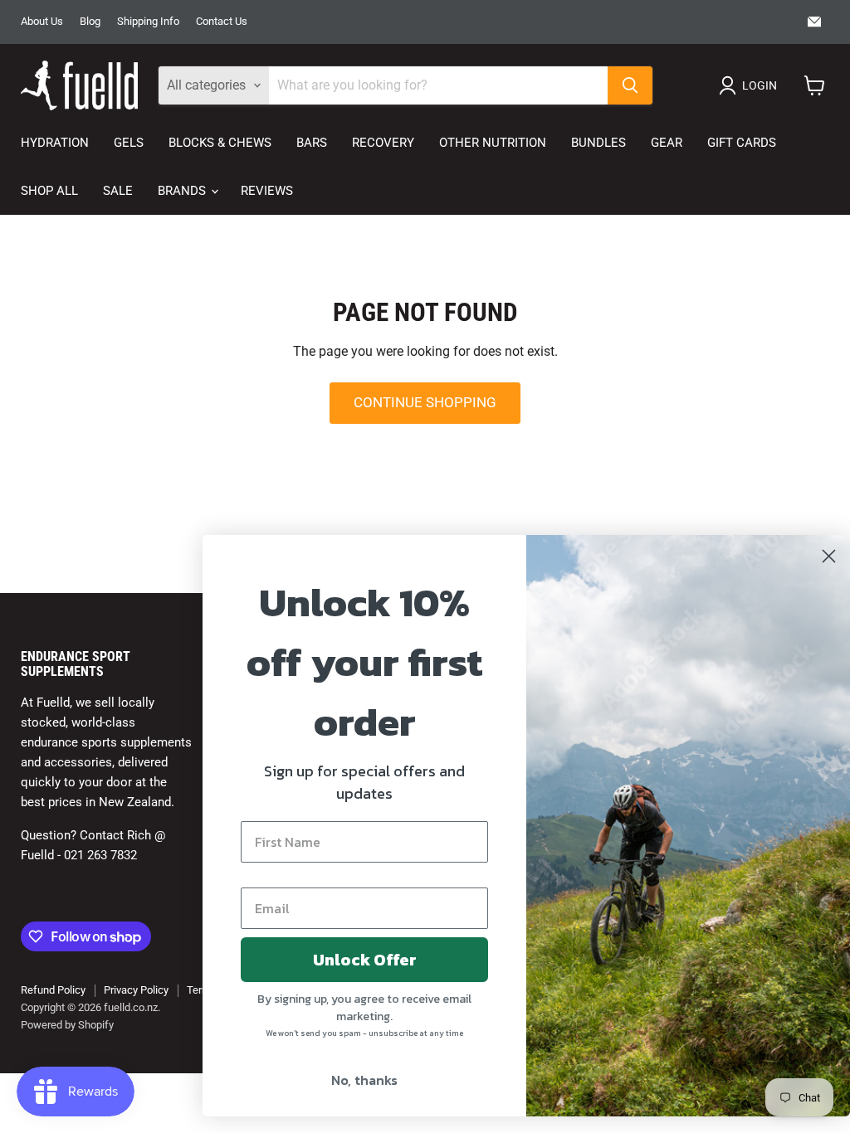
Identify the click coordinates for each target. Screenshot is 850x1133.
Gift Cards (741, 142)
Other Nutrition (492, 142)
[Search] (630, 85)
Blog (90, 21)
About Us (42, 21)
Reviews (267, 190)
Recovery (383, 142)
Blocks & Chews (220, 142)
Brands (183, 190)
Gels (129, 142)
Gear (666, 142)
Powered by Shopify (67, 1025)
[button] (751, 85)
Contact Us (221, 21)
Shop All (49, 190)
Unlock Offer (348, 959)
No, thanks (348, 1080)
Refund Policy (53, 990)
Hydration (55, 142)
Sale (118, 190)
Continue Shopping (425, 402)
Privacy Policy (136, 990)
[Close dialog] (812, 556)
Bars (311, 142)
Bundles (598, 142)
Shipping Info (148, 21)
